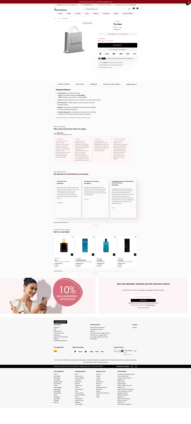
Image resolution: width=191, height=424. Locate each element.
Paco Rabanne (79, 389)
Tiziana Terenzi (79, 376)
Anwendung (93, 84)
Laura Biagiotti (79, 404)
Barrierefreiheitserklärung (60, 340)
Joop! (76, 391)
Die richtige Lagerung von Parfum (99, 337)
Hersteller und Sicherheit (112, 84)
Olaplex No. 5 (121, 396)
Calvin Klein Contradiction (124, 404)
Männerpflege (57, 393)
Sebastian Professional (102, 393)
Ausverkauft (117, 45)
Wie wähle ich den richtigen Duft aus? (100, 333)
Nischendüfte (57, 383)
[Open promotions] (188, 3)
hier (102, 362)
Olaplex (98, 385)
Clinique (98, 380)
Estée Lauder (99, 381)
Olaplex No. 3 (121, 380)
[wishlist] (133, 9)
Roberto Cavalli (79, 400)
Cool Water (100, 260)
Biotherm (98, 383)
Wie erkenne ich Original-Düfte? (98, 335)
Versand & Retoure (63, 84)
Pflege (69, 13)
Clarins (98, 378)
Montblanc (78, 402)
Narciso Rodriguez (80, 395)
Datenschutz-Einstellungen (61, 337)
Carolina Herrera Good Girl (125, 378)
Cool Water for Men (81, 260)
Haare (87, 13)
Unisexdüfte (57, 380)
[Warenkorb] (136, 9)
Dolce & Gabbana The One (125, 391)
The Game (120, 260)
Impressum (57, 327)
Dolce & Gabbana (79, 378)
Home (55, 18)
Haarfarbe (56, 400)
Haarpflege (57, 396)
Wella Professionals (101, 387)
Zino (56, 260)
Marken (116, 13)
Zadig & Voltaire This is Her (125, 385)
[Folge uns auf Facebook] (132, 366)
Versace (77, 387)
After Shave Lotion (101, 261)
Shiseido (98, 374)
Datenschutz (57, 335)
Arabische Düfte (58, 381)
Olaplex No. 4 (121, 387)
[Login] (129, 9)
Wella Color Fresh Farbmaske (125, 389)
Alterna (98, 391)
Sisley (98, 396)
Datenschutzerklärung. (150, 305)
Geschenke (106, 13)
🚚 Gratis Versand (128, 13)
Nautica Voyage (122, 383)
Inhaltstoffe (80, 84)
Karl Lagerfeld (78, 398)
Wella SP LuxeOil (122, 400)
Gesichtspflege (58, 387)
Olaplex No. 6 (121, 402)
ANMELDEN (143, 300)
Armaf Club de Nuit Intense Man (126, 374)
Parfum (60, 13)
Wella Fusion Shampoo (124, 398)
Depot (97, 395)
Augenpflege (57, 389)
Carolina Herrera (79, 393)
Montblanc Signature (123, 395)
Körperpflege (57, 391)
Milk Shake (99, 389)
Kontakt (135, 327)
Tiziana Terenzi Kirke (123, 376)
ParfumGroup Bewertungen (97, 327)
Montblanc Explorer (123, 393)
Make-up (96, 13)
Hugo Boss (78, 380)
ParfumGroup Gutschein (96, 329)
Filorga (98, 376)
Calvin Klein (78, 381)
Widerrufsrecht (57, 331)
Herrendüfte (57, 378)
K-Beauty (78, 13)
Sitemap (56, 338)
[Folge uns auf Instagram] (136, 366)
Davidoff (59, 18)
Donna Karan (78, 385)
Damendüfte (57, 376)
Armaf (76, 374)
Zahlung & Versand (59, 333)
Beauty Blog (93, 338)
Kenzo (76, 396)
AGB (55, 329)
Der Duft (92, 331)
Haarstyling (57, 398)
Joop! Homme (121, 381)
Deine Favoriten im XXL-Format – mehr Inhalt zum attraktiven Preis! (95, 1)
